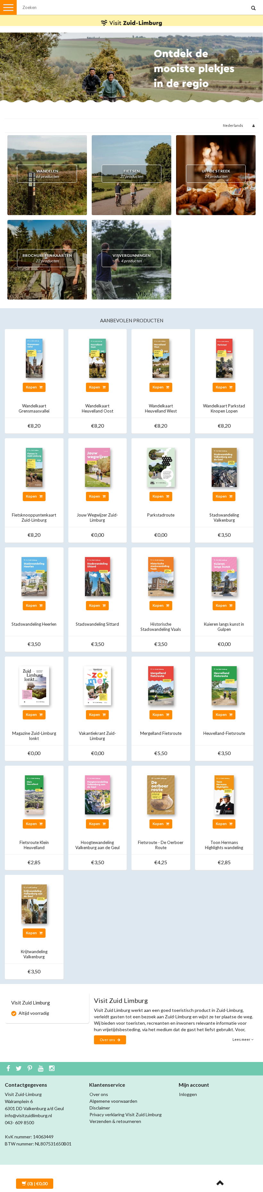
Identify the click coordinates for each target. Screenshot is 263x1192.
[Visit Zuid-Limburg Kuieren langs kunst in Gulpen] (224, 576)
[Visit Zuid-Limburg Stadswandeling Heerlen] (34, 576)
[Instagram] (52, 1068)
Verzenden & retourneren (115, 1121)
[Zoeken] (253, 8)
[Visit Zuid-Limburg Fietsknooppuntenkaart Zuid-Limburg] (34, 467)
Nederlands (233, 125)
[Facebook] (9, 1068)
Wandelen (47, 174)
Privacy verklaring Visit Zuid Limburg (125, 1114)
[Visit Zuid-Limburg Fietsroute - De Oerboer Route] (160, 794)
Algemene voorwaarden (113, 1101)
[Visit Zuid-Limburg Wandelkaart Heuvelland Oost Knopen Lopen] (97, 358)
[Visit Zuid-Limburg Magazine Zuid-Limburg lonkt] (34, 685)
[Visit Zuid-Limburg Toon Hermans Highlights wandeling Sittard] (224, 794)
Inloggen (188, 1094)
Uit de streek (216, 174)
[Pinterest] (31, 1068)
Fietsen (131, 174)
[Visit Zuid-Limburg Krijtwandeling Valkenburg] (34, 903)
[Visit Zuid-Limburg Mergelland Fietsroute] (160, 685)
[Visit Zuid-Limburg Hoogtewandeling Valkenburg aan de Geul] (97, 794)
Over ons (108, 1040)
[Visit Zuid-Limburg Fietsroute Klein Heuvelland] (34, 794)
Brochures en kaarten (47, 258)
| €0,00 (37, 1183)
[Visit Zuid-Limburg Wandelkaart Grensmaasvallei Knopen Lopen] (34, 358)
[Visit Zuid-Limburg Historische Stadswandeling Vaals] (160, 576)
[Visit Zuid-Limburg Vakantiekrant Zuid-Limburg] (97, 685)
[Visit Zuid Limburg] (131, 17)
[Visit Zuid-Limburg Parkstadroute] (160, 467)
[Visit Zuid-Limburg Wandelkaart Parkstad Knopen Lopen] (224, 358)
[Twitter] (19, 1068)
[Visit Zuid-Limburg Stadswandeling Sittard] (97, 576)
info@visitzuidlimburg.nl (28, 1115)
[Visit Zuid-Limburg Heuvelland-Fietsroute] (224, 685)
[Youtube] (41, 1068)
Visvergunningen (131, 258)
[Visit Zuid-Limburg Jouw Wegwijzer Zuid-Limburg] (97, 467)
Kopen (32, 387)
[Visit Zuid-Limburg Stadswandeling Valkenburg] (224, 467)
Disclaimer (99, 1107)
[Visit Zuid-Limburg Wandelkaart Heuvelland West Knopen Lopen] (160, 358)
